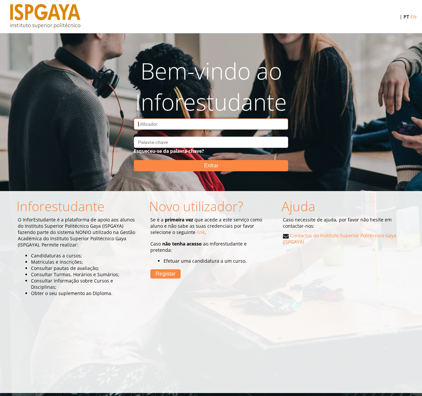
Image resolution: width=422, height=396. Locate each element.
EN (413, 17)
